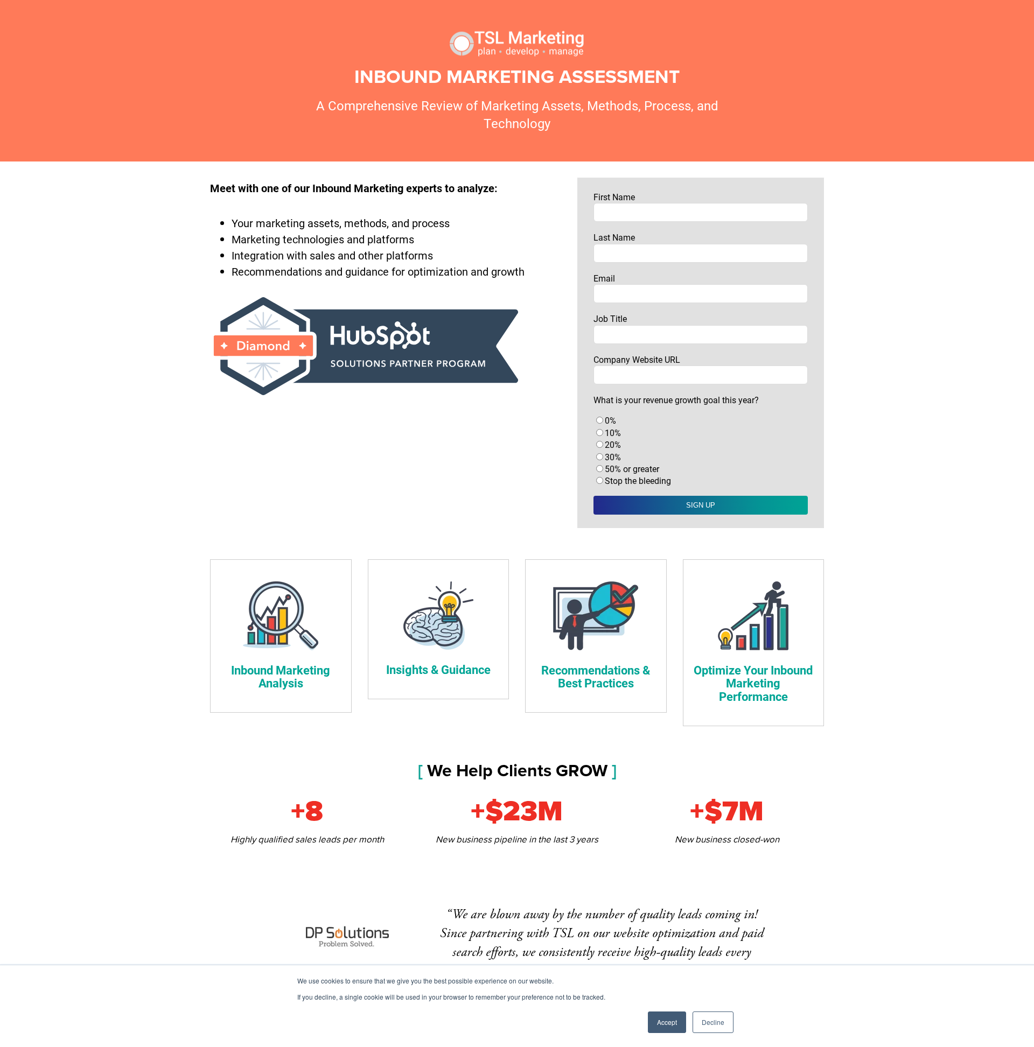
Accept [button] (667, 1022)
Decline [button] (713, 1022)
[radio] (700, 420)
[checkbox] (700, 450)
